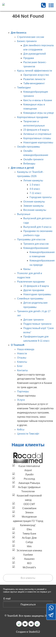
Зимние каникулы (33, 205)
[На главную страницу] (16, 4)
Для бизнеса (18, 32)
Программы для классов (31, 239)
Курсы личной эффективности (34, 70)
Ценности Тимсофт (28, 433)
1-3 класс (35, 184)
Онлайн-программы (28, 146)
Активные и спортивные (37, 134)
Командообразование (36, 248)
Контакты (22, 370)
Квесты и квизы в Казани (37, 100)
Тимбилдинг (24, 87)
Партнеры (23, 391)
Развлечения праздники (31, 281)
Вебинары (29, 163)
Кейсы (20, 429)
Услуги (21, 400)
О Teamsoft (17, 345)
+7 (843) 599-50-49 (43, 5)
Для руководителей (34, 53)
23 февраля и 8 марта (36, 129)
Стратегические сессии (30, 37)
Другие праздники (33, 290)
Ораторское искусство (36, 75)
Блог (20, 366)
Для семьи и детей (22, 167)
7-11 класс (35, 193)
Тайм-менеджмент (34, 83)
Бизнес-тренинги (27, 41)
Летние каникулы (33, 180)
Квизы (26, 269)
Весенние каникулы (34, 210)
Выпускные (23, 214)
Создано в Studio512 (28, 631)
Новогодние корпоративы (38, 142)
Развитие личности (34, 79)
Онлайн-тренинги (33, 159)
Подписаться (28, 604)
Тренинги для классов (36, 243)
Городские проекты (41, 197)
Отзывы (21, 357)
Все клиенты (28, 578)
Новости (22, 353)
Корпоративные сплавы (37, 138)
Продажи (28, 58)
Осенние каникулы (34, 201)
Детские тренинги (33, 319)
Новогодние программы (37, 294)
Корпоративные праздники (32, 117)
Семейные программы (30, 298)
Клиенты (22, 362)
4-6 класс (35, 189)
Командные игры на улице (38, 113)
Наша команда (25, 349)
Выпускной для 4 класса (37, 227)
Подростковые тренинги (37, 324)
